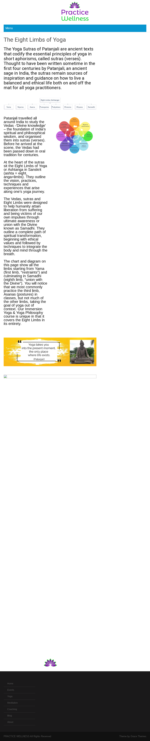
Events (10, 690)
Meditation (12, 703)
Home (10, 683)
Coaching (12, 709)
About (10, 722)
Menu (9, 28)
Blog (9, 715)
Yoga (9, 696)
